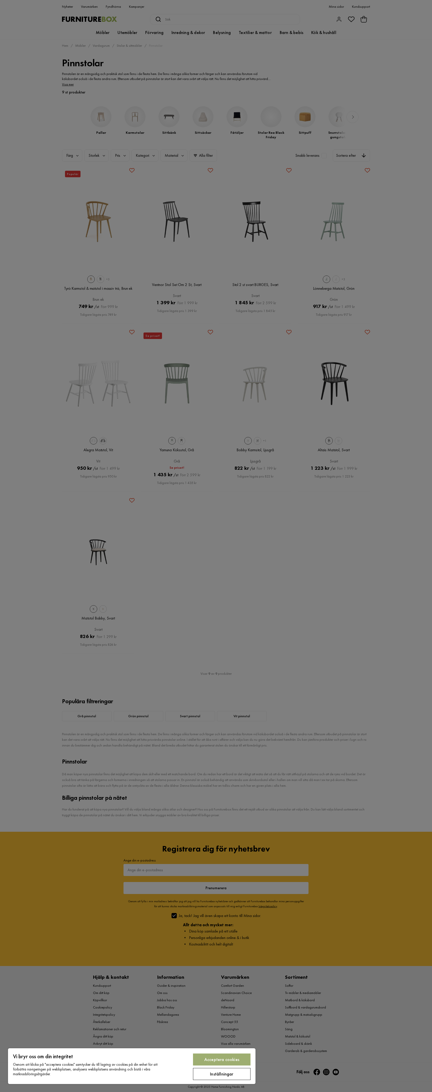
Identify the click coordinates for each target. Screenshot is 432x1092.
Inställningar (221, 1074)
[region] (132, 1066)
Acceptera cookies (221, 1059)
